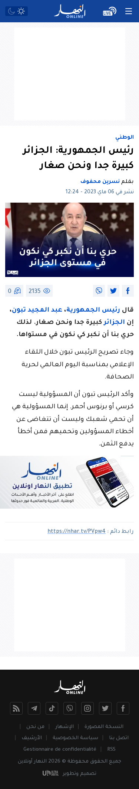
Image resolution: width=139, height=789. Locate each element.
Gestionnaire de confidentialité (59, 750)
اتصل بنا (119, 738)
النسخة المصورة (104, 727)
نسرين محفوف (100, 182)
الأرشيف (31, 738)
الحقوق (98, 761)
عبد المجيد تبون (37, 310)
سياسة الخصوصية (75, 738)
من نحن (35, 727)
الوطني (124, 138)
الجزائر (114, 322)
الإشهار (64, 727)
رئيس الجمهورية (93, 310)
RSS (111, 750)
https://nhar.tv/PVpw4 (76, 532)
